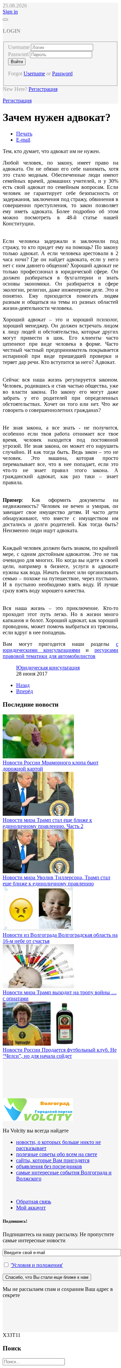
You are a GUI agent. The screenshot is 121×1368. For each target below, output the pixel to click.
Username (19, 47)
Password (18, 54)
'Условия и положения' (37, 1265)
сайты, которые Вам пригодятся (52, 1160)
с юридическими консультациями (60, 647)
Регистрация (43, 89)
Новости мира (20, 820)
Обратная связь (33, 1201)
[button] (10, 12)
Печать (24, 134)
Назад (23, 685)
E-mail (23, 140)
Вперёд (24, 691)
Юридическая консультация (48, 667)
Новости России (22, 762)
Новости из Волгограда (30, 935)
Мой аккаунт (31, 1208)
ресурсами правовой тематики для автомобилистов (60, 653)
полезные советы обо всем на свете (56, 1154)
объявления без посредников (49, 1166)
